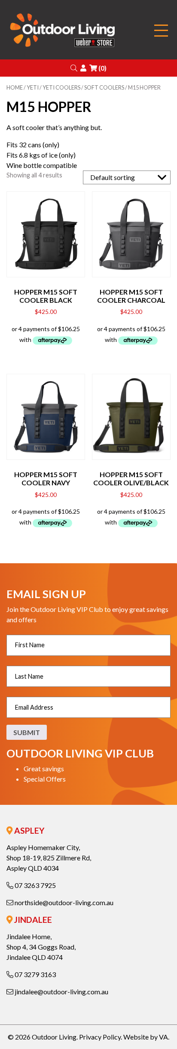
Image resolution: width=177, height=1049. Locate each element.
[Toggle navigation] (161, 30)
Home (14, 87)
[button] (73, 68)
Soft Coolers (104, 87)
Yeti (33, 87)
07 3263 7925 (34, 885)
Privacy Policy (100, 1037)
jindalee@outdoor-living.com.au (60, 991)
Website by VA (145, 1037)
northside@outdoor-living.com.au (63, 902)
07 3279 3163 (34, 974)
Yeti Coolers (61, 87)
